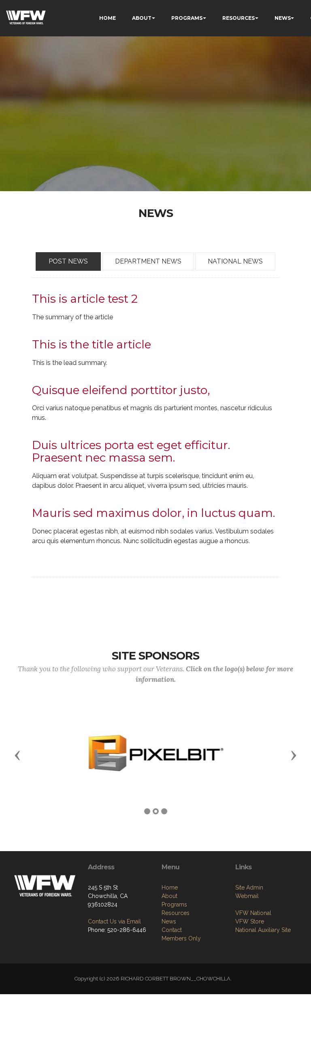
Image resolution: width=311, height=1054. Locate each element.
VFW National (253, 913)
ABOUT (141, 18)
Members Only (181, 938)
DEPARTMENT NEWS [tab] (148, 261)
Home (170, 887)
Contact (172, 930)
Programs (174, 904)
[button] (17, 755)
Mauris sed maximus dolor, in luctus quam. (153, 513)
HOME (107, 18)
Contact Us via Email (114, 921)
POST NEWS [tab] (68, 261)
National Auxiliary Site (263, 930)
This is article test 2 (85, 299)
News (169, 921)
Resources (176, 913)
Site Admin (249, 887)
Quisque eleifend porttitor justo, (121, 390)
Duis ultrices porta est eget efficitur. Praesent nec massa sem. (131, 451)
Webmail (247, 896)
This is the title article (91, 344)
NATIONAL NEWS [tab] (235, 261)
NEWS (283, 18)
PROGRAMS (186, 18)
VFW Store (249, 921)
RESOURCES (238, 18)
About (169, 896)
